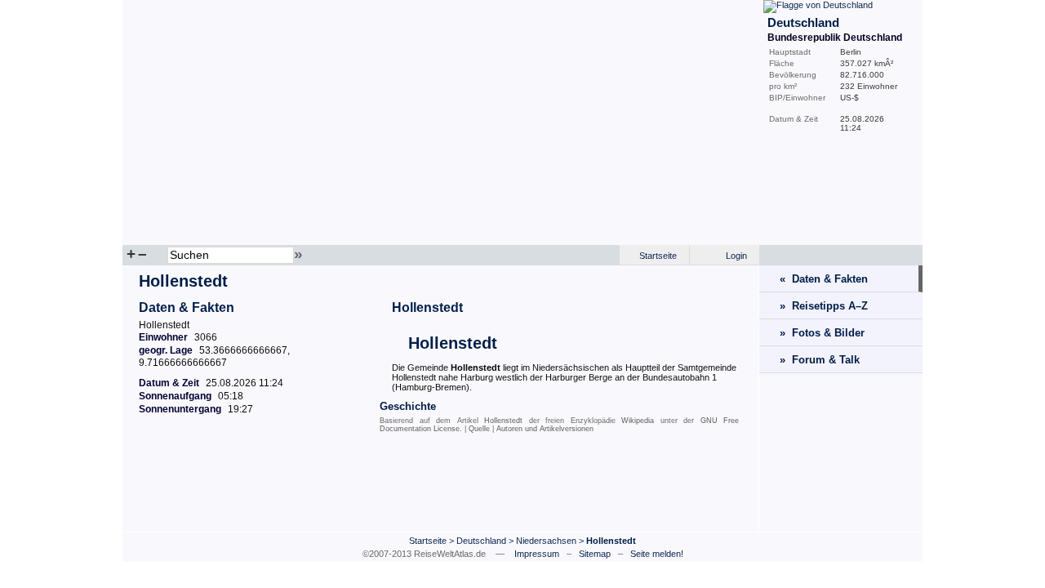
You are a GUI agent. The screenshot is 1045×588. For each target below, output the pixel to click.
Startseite (658, 256)
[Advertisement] (441, 486)
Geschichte (408, 406)
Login (736, 256)
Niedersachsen (546, 541)
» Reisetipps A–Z (824, 306)
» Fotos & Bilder (822, 333)
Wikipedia (637, 420)
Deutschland (481, 541)
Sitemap (595, 554)
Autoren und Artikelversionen (545, 429)
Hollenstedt (427, 307)
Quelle (479, 429)
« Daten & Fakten (824, 279)
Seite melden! (656, 554)
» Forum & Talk (820, 360)
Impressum (536, 554)
